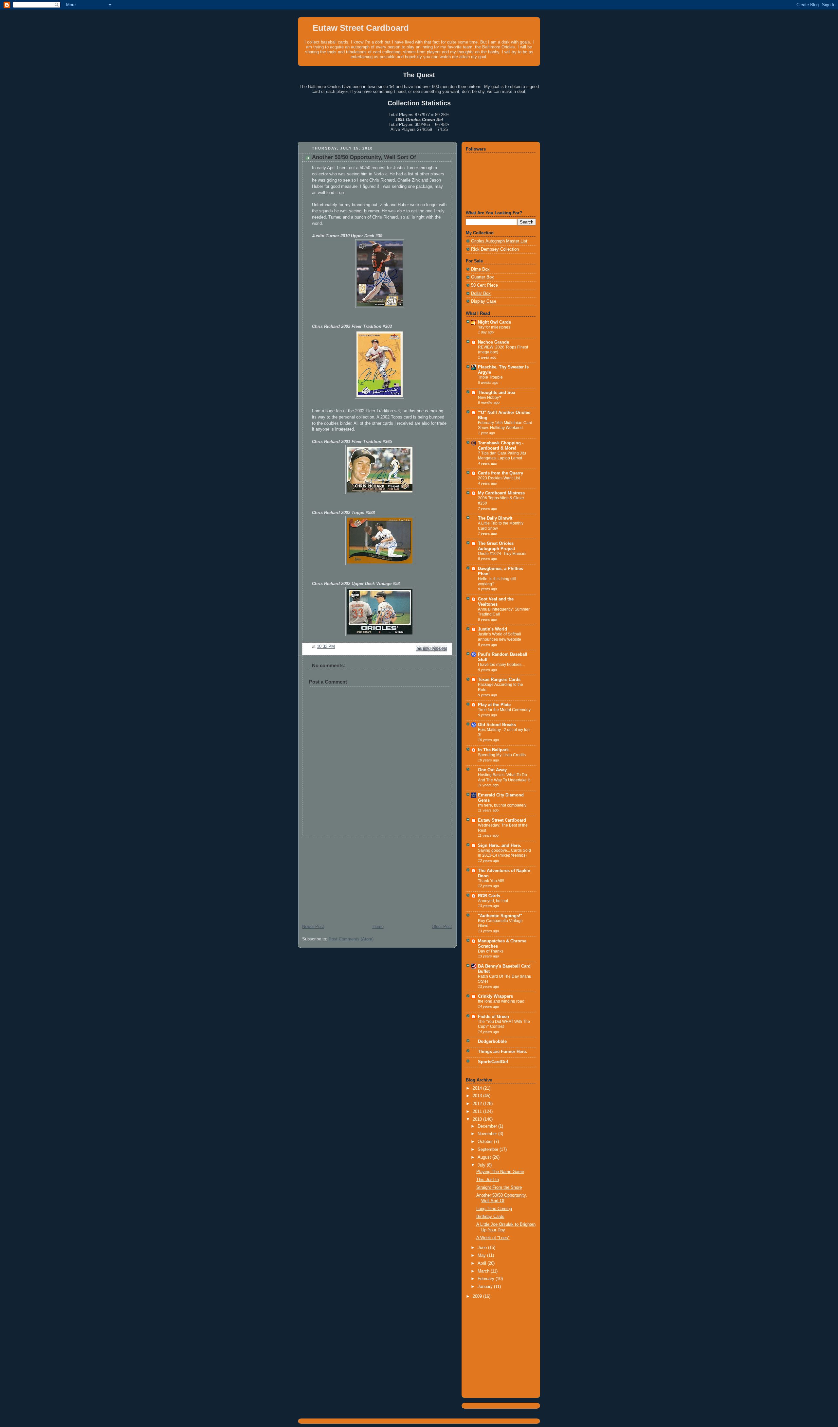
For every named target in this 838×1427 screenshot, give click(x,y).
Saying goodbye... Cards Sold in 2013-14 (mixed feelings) (504, 853)
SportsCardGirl (493, 1062)
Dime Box (480, 269)
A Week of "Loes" (493, 1238)
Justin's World (492, 629)
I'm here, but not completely (502, 805)
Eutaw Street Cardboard (361, 28)
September (489, 1149)
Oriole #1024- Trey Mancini (502, 553)
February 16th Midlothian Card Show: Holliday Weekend (505, 425)
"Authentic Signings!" (500, 916)
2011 (478, 1111)
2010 (478, 1119)
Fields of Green (493, 1016)
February (487, 1278)
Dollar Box (481, 293)
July (482, 1165)
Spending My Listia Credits (502, 755)
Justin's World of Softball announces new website (499, 637)
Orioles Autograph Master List (499, 241)
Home (378, 926)
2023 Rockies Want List (499, 478)
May (482, 1255)
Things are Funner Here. (502, 1051)
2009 (478, 1296)
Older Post (442, 926)
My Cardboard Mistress (501, 493)
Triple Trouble (490, 377)
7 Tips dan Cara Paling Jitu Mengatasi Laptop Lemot (502, 456)
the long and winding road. (501, 1001)
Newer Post (313, 926)
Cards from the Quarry (500, 473)
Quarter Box (482, 277)
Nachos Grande (493, 342)
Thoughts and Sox (496, 392)
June (483, 1247)
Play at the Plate (494, 705)
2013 (478, 1096)
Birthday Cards (490, 1216)
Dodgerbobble (492, 1041)
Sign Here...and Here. (499, 845)
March (484, 1271)
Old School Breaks (497, 724)
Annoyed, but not (493, 901)
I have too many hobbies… (501, 664)
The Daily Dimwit (495, 518)
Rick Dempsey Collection (495, 249)
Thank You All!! (491, 881)
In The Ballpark (493, 750)
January (486, 1286)
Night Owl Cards (494, 322)
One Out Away (492, 770)
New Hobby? (489, 397)
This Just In (487, 1179)
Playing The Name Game (500, 1171)
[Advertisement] (347, 877)
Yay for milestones (494, 327)
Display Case (483, 301)
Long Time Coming (494, 1208)
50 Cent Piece (484, 285)
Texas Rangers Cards (499, 679)
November (488, 1134)
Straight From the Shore (499, 1187)
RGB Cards (489, 896)
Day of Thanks (490, 951)
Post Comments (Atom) (351, 939)
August (485, 1157)
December (488, 1126)
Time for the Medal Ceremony (504, 709)
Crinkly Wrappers (495, 996)
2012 (478, 1103)
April (482, 1263)
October (486, 1141)
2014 (478, 1088)
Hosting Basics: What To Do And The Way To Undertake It (504, 777)
